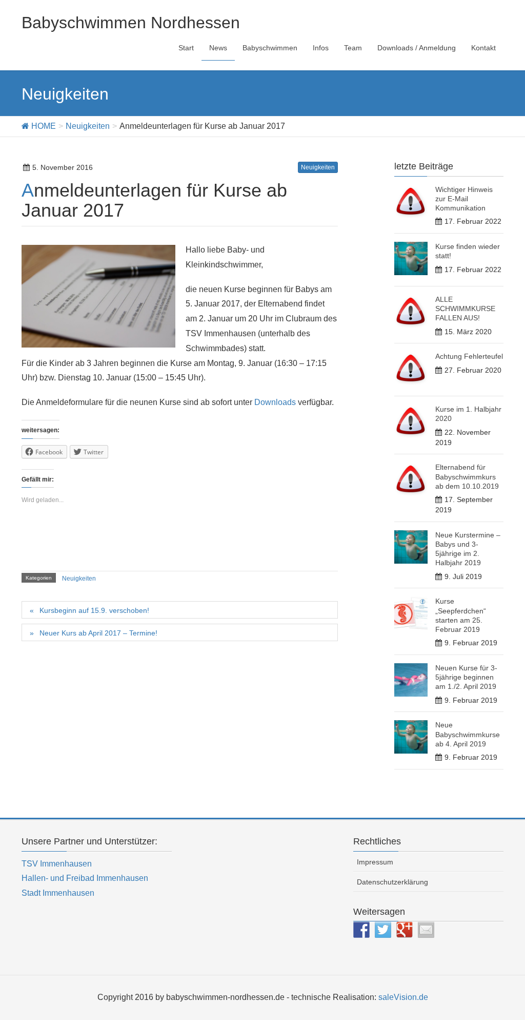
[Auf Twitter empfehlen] (383, 929)
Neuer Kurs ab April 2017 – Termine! (98, 633)
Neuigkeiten (318, 167)
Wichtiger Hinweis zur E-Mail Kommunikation (464, 198)
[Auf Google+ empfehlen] (404, 929)
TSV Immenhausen (57, 863)
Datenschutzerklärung (392, 882)
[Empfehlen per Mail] (426, 929)
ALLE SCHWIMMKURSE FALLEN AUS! (465, 308)
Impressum (375, 862)
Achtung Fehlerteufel (469, 356)
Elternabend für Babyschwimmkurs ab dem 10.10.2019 (467, 476)
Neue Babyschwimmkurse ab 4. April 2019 (467, 734)
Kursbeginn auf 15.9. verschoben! (94, 610)
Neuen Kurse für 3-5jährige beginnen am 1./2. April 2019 (466, 677)
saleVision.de (403, 997)
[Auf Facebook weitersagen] (361, 929)
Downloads (275, 402)
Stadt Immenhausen (58, 893)
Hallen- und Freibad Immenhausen (85, 878)
